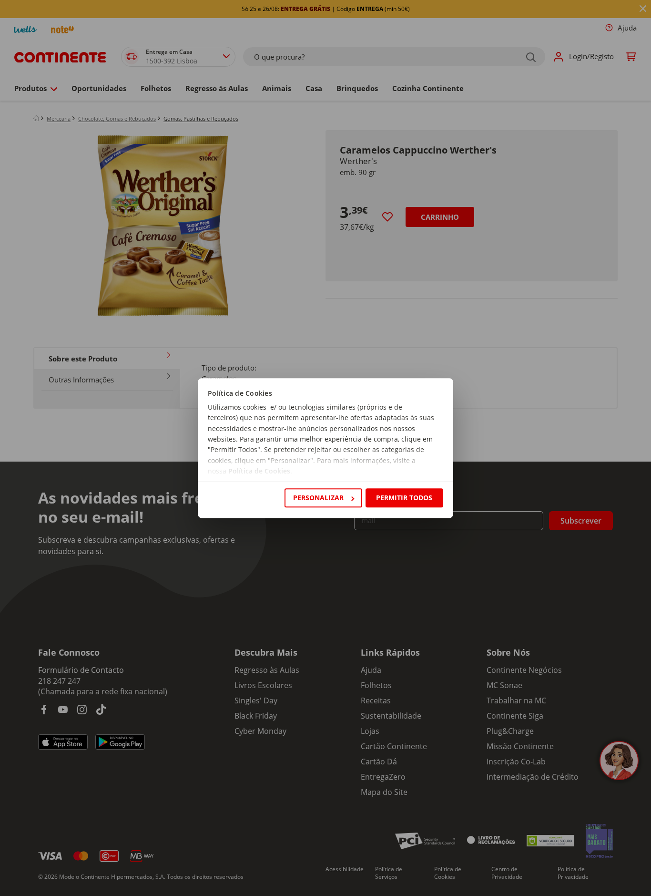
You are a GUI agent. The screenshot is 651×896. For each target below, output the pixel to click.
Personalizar (318, 497)
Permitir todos (404, 497)
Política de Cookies (259, 471)
